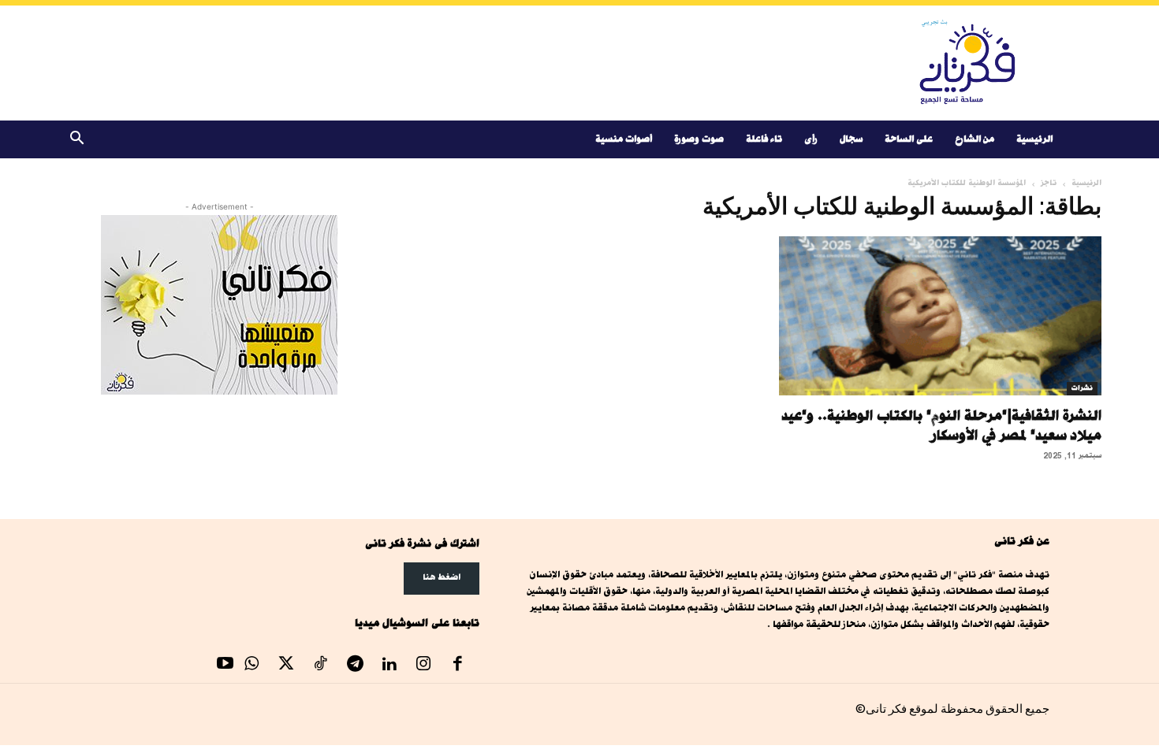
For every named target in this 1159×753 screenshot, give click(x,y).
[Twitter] (286, 665)
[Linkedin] (389, 665)
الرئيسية (1034, 139)
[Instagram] (423, 665)
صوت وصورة (699, 139)
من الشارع (974, 139)
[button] (77, 141)
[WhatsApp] (252, 665)
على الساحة (909, 139)
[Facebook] (458, 665)
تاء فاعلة (764, 139)
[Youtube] (225, 665)
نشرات (1082, 388)
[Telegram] (354, 665)
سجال (851, 139)
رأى (811, 139)
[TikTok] (320, 665)
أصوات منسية (623, 139)
